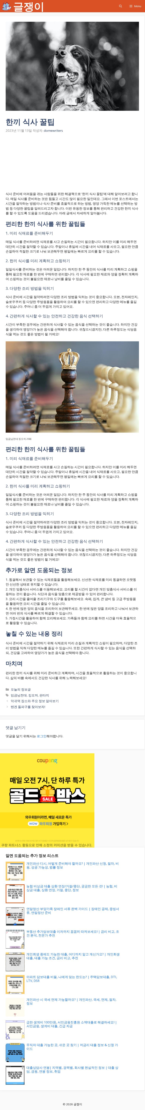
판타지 (44, 695)
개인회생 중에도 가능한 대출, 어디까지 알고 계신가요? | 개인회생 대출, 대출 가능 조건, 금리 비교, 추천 (73, 956)
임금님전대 (19, 695)
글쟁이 (28, 6)
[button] (120, 6)
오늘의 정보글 (21, 689)
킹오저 (33, 695)
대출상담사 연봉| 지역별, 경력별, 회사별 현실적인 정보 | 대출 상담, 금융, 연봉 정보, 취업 (72, 1069)
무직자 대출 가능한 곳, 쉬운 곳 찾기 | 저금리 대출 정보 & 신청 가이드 (72, 1047)
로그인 (41, 736)
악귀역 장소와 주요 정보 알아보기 (35, 701)
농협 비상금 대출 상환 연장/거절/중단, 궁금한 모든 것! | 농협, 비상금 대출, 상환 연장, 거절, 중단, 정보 (71, 888)
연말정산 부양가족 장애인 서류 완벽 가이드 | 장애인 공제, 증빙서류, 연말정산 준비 (72, 911)
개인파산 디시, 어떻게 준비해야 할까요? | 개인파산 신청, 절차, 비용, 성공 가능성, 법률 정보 (72, 865)
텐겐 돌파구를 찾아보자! (28, 707)
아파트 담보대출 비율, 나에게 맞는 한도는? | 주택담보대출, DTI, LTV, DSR (71, 979)
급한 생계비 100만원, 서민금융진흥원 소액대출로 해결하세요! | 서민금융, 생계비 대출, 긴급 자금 (71, 1024)
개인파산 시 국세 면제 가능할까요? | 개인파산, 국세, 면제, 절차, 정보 (71, 1001)
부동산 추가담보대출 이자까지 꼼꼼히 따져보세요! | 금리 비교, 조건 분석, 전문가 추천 (72, 933)
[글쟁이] (6, 6)
